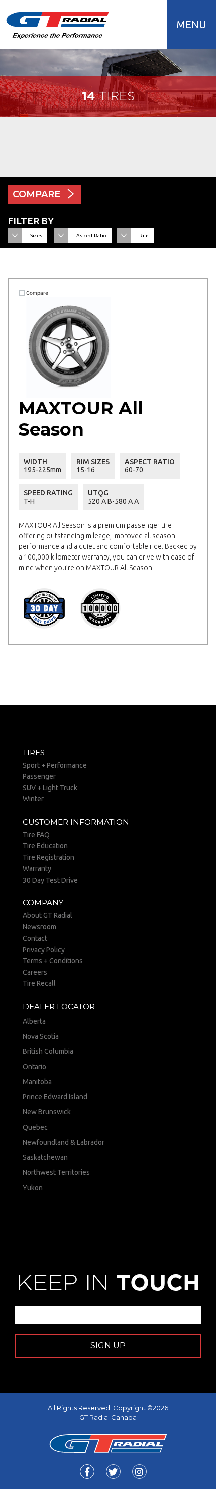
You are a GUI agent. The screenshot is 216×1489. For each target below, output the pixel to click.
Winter (33, 799)
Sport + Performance (55, 765)
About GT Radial (47, 915)
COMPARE (36, 194)
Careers (35, 972)
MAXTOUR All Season (81, 418)
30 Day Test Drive (50, 880)
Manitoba (37, 1082)
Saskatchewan (45, 1157)
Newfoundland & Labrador (63, 1142)
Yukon (33, 1188)
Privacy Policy (44, 950)
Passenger (39, 776)
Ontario (34, 1067)
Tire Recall (39, 983)
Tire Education (45, 846)
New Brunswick (47, 1112)
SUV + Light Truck (50, 788)
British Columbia (48, 1051)
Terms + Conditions (53, 961)
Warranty (37, 868)
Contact (35, 938)
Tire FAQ (36, 835)
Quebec (35, 1127)
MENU (191, 24)
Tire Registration (48, 857)
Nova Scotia (41, 1036)
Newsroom (39, 927)
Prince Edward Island (55, 1097)
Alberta (34, 1021)
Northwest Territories (56, 1172)
